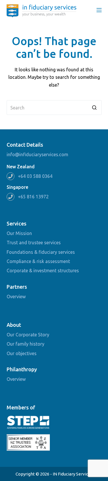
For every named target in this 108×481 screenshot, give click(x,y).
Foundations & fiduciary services (41, 252)
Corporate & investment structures (43, 270)
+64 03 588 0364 (35, 176)
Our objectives (22, 353)
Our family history (25, 343)
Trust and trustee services (34, 242)
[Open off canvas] (99, 10)
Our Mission (19, 233)
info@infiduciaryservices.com (37, 154)
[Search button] (94, 107)
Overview (16, 296)
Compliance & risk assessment (38, 261)
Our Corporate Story (28, 334)
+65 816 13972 (33, 196)
